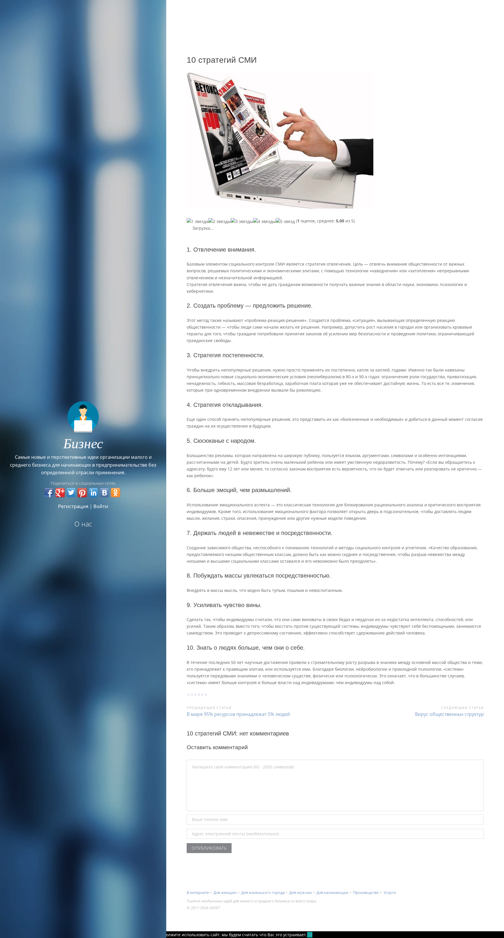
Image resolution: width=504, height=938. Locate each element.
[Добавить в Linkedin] (93, 492)
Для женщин (225, 892)
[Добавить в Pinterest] (82, 492)
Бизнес (83, 442)
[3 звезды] (242, 221)
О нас (83, 524)
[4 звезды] (264, 221)
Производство (366, 892)
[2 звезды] (219, 221)
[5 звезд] (285, 221)
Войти (100, 506)
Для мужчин (300, 892)
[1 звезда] (197, 221)
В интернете (198, 892)
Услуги (390, 892)
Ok (309, 934)
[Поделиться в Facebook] (49, 492)
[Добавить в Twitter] (71, 492)
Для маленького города (263, 892)
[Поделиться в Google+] (60, 492)
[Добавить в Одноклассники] (115, 492)
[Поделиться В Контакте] (104, 492)
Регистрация (73, 506)
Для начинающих (332, 892)
